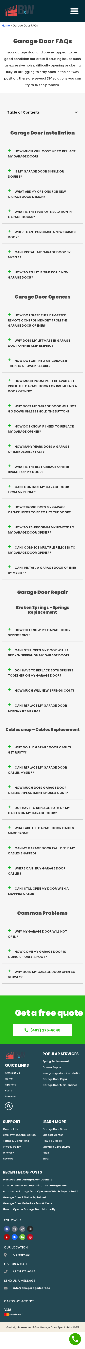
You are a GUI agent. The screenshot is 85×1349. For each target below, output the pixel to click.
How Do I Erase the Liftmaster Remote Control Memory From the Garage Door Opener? (37, 320)
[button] (74, 11)
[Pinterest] (30, 1237)
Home (6, 25)
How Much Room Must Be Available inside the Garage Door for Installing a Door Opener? (42, 386)
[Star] (15, 1229)
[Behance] (15, 1237)
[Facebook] (7, 1229)
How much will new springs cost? (45, 690)
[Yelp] (7, 1237)
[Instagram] (30, 1229)
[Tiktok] (22, 1229)
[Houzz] (22, 1237)
